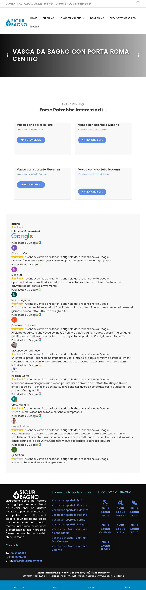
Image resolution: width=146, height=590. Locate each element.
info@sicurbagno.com (27, 560)
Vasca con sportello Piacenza (38, 169)
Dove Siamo (97, 18)
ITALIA (105, 515)
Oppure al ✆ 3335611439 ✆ (73, 3)
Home (33, 18)
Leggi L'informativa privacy (52, 572)
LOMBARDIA (120, 515)
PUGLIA (120, 532)
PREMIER (105, 549)
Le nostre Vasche (70, 18)
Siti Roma (119, 575)
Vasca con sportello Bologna (69, 524)
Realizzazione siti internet (62, 575)
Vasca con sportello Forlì (35, 125)
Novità (34, 26)
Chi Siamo (48, 18)
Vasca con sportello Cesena (98, 125)
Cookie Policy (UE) (80, 572)
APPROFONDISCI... (31, 140)
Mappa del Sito (101, 572)
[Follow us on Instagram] (138, 3)
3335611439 (18, 557)
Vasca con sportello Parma (68, 519)
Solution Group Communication (95, 575)
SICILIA (134, 532)
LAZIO (134, 515)
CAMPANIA (105, 532)
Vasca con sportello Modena (99, 169)
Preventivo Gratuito (123, 18)
